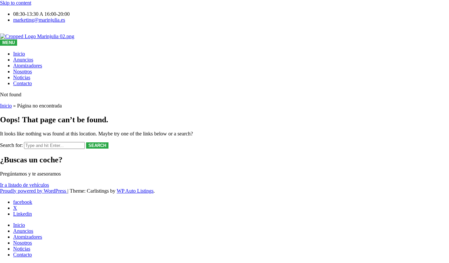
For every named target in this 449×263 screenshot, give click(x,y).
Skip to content (15, 3)
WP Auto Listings (135, 191)
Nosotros (22, 71)
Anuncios (23, 59)
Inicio (19, 54)
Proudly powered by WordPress (33, 191)
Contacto (22, 83)
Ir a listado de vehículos (24, 185)
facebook (22, 202)
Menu (8, 42)
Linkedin (22, 214)
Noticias (21, 77)
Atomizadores (27, 65)
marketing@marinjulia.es (39, 20)
